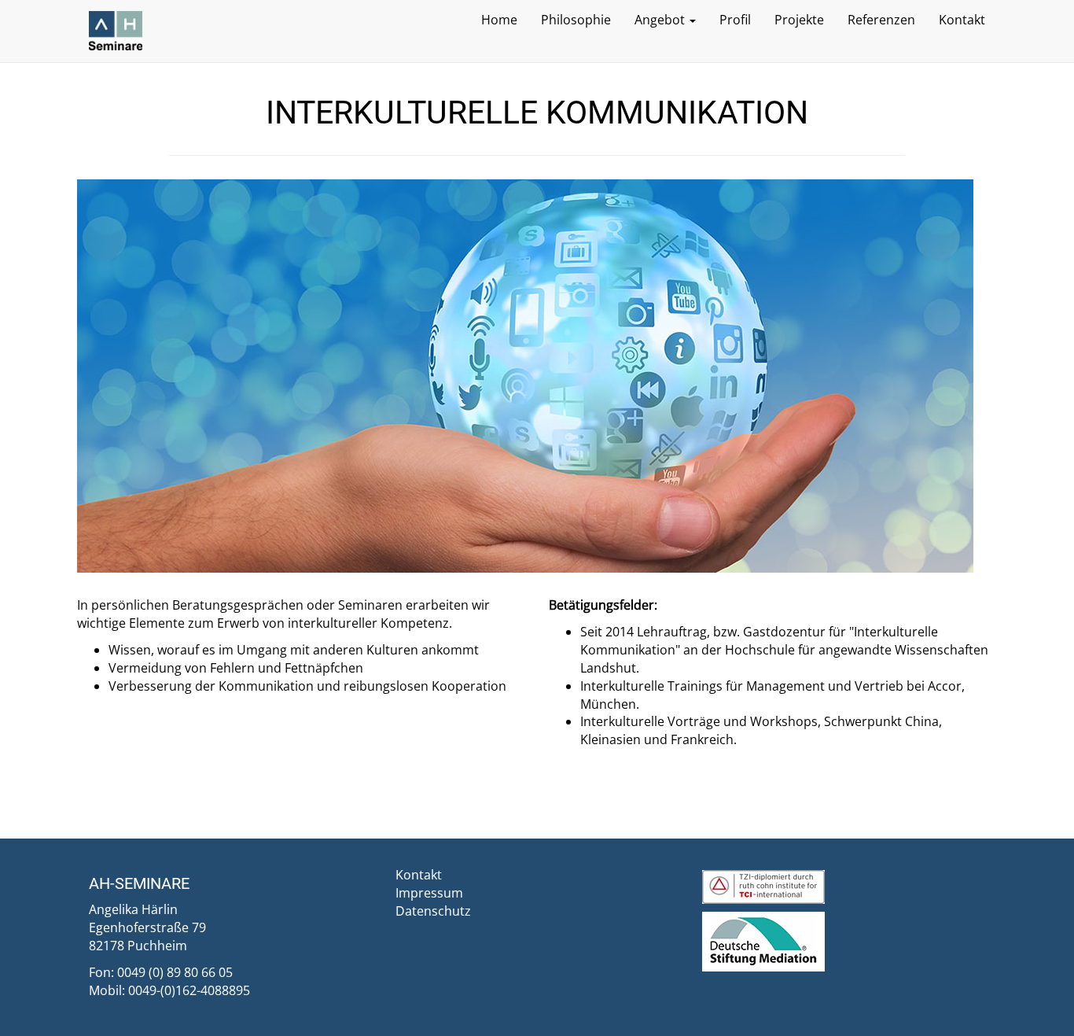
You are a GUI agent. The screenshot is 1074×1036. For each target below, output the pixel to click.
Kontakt (962, 19)
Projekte (799, 19)
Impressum (429, 892)
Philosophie (576, 19)
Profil (735, 19)
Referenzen (881, 19)
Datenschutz (433, 911)
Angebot (661, 19)
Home (499, 19)
